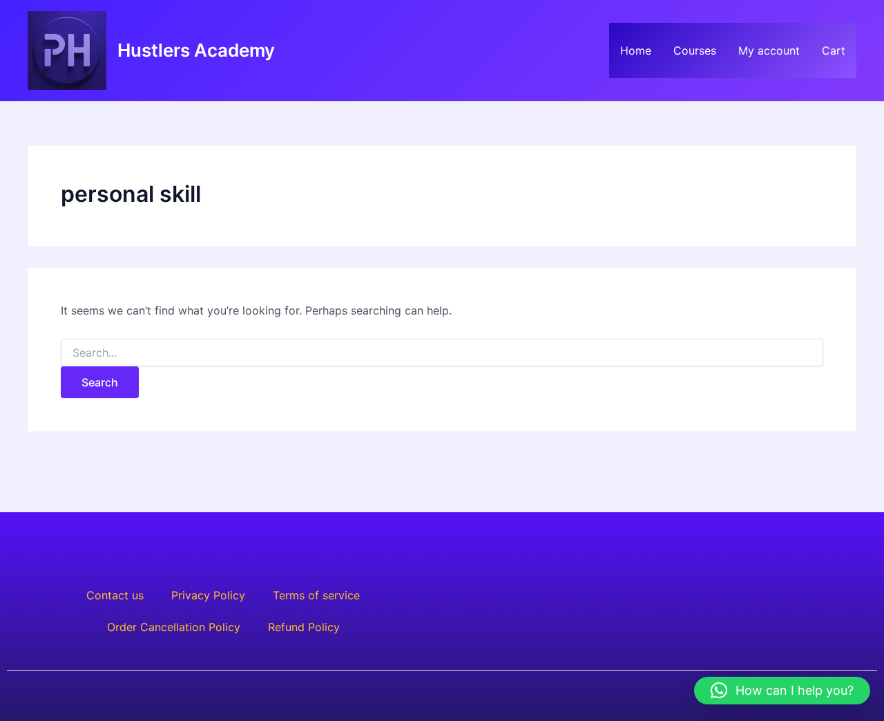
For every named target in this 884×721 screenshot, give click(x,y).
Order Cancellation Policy (173, 627)
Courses (694, 50)
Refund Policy (304, 627)
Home (635, 50)
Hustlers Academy (196, 50)
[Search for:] (442, 353)
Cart (833, 50)
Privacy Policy (208, 595)
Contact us (115, 595)
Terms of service (316, 595)
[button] (782, 690)
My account (769, 50)
